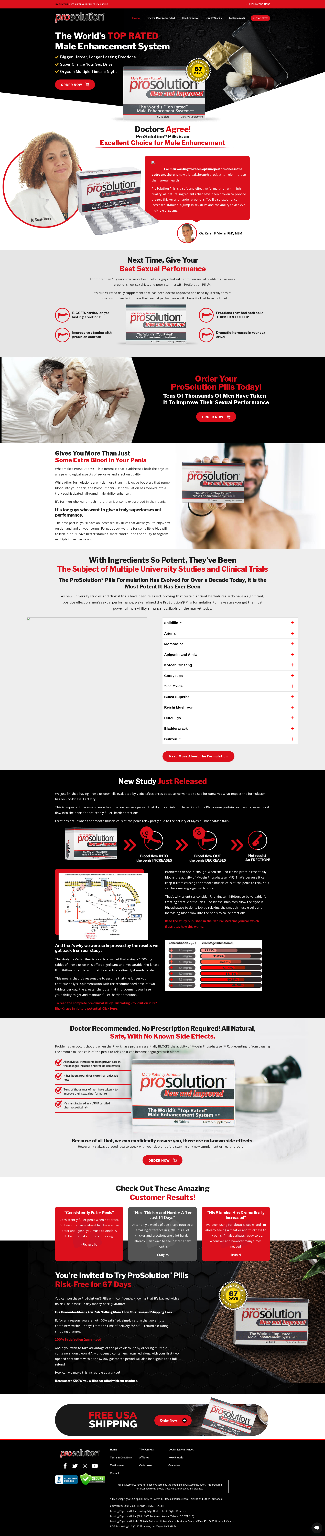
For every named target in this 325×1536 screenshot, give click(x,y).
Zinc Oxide (173, 686)
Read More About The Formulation (198, 756)
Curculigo (172, 718)
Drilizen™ (172, 739)
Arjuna (170, 633)
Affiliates (144, 1457)
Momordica (173, 644)
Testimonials (237, 18)
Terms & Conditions (121, 1457)
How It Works (213, 18)
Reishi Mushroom (179, 707)
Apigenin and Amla (180, 654)
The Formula (189, 18)
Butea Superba (177, 697)
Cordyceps (173, 676)
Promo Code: (256, 4)
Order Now (260, 18)
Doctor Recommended (161, 18)
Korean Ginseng (178, 665)
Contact (114, 1473)
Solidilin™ (173, 623)
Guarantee (174, 1465)
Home (136, 18)
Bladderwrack (176, 728)
